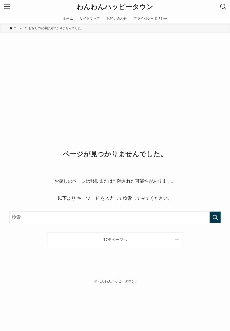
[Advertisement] (115, 75)
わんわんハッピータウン (115, 6)
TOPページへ (115, 239)
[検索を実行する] (215, 217)
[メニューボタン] (6, 6)
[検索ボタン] (223, 6)
